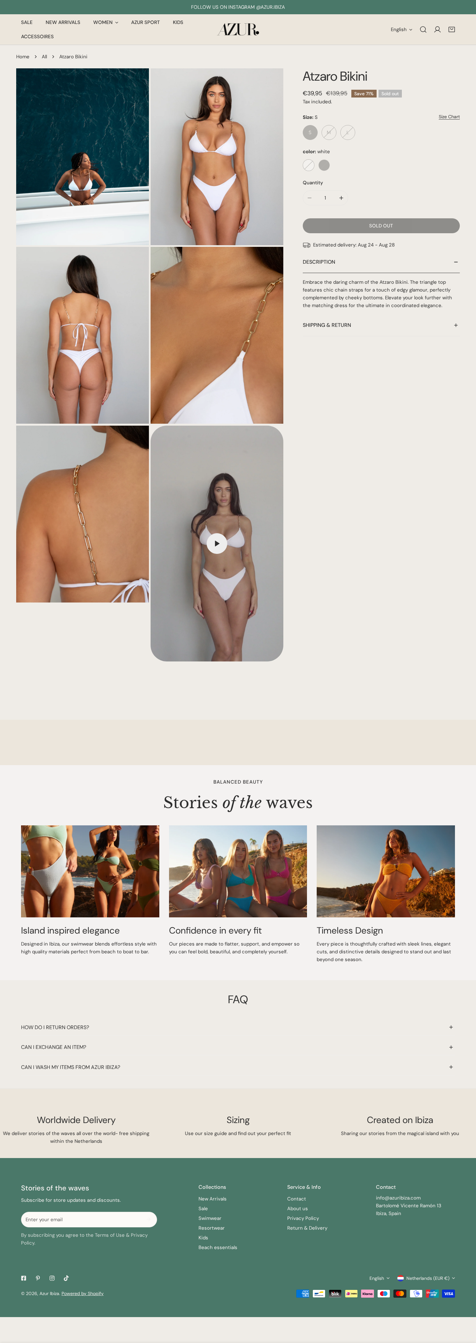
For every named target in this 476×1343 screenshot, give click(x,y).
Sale (203, 1208)
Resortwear (211, 1228)
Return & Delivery (307, 1228)
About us (297, 1208)
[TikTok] (66, 1278)
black (324, 165)
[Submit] (148, 1219)
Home (22, 56)
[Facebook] (24, 1278)
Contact (296, 1199)
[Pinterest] (38, 1278)
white (308, 165)
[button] (452, 29)
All (44, 56)
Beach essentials (217, 1247)
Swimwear (209, 1218)
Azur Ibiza (49, 1293)
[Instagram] (52, 1278)
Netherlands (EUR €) (427, 1278)
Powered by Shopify (83, 1293)
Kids (203, 1237)
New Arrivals (212, 1199)
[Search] (423, 29)
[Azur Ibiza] (238, 29)
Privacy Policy (303, 1218)
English (399, 29)
